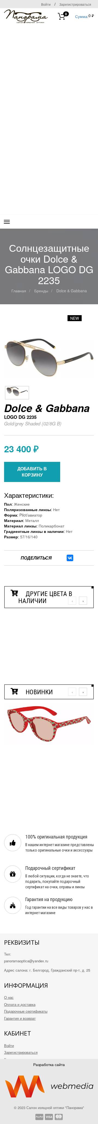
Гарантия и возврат (20, 1018)
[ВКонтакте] (70, 558)
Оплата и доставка (19, 1004)
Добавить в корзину (32, 471)
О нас (9, 997)
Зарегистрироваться (75, 4)
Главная (18, 290)
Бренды (41, 290)
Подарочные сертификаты (25, 1011)
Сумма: (76, 16)
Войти (46, 4)
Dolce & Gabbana (71, 290)
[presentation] (72, 601)
